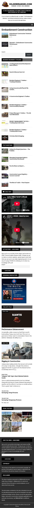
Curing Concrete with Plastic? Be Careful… (18, 88)
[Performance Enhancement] (17, 318)
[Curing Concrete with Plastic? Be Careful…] (5, 89)
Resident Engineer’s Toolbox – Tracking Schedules (18, 81)
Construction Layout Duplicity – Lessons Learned (18, 175)
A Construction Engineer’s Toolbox (19, 96)
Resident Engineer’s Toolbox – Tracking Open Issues (18, 130)
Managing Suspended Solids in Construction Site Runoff (18, 158)
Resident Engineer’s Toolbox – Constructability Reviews (18, 105)
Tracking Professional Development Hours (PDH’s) (20, 64)
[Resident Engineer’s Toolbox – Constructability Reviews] (5, 106)
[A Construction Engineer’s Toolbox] (5, 98)
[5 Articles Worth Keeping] (5, 137)
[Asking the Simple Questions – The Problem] (5, 151)
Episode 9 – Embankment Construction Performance (20, 43)
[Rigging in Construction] (17, 350)
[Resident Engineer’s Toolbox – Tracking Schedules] (5, 82)
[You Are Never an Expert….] (5, 167)
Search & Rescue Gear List (17, 72)
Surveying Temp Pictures (10, 393)
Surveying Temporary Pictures (11, 400)
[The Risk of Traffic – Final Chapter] (5, 184)
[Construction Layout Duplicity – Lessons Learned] (5, 176)
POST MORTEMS (7, 145)
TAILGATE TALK (7, 307)
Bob (11, 37)
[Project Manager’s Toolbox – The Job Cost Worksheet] (5, 114)
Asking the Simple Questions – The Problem (19, 150)
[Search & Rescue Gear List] (5, 73)
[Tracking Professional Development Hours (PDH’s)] (5, 65)
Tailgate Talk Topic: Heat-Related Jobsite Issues (15, 377)
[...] (20, 338)
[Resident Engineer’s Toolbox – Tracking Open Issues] (5, 130)
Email (3, 264)
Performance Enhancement (13, 329)
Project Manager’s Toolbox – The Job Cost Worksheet (20, 113)
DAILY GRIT (8, 192)
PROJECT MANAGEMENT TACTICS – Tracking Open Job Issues (19, 122)
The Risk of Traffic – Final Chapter (19, 182)
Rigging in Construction (11, 361)
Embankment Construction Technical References (20, 34)
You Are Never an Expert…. (17, 166)
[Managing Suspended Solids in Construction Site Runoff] (5, 159)
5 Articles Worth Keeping (16, 136)
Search (3, 52)
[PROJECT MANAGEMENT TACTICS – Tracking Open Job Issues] (5, 123)
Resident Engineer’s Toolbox (12, 60)
